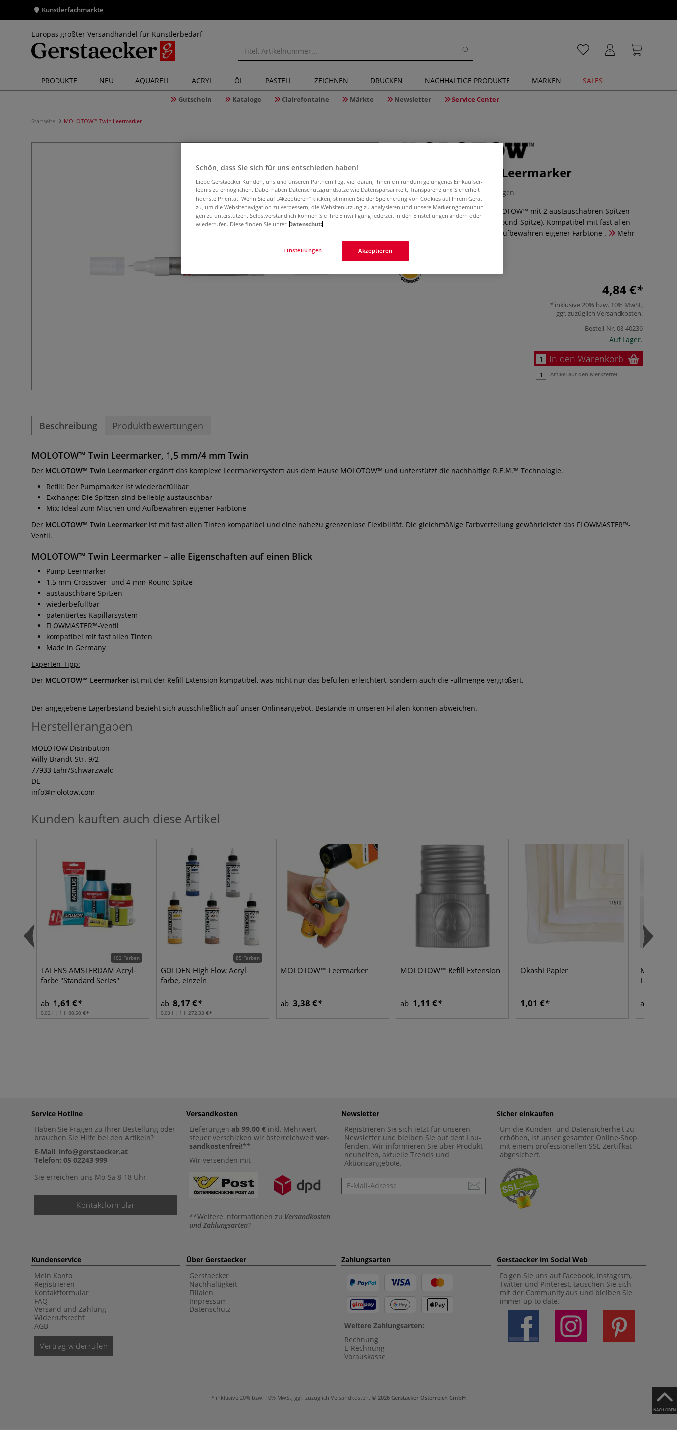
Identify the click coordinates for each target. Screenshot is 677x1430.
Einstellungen (302, 250)
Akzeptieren (375, 250)
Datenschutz (306, 224)
